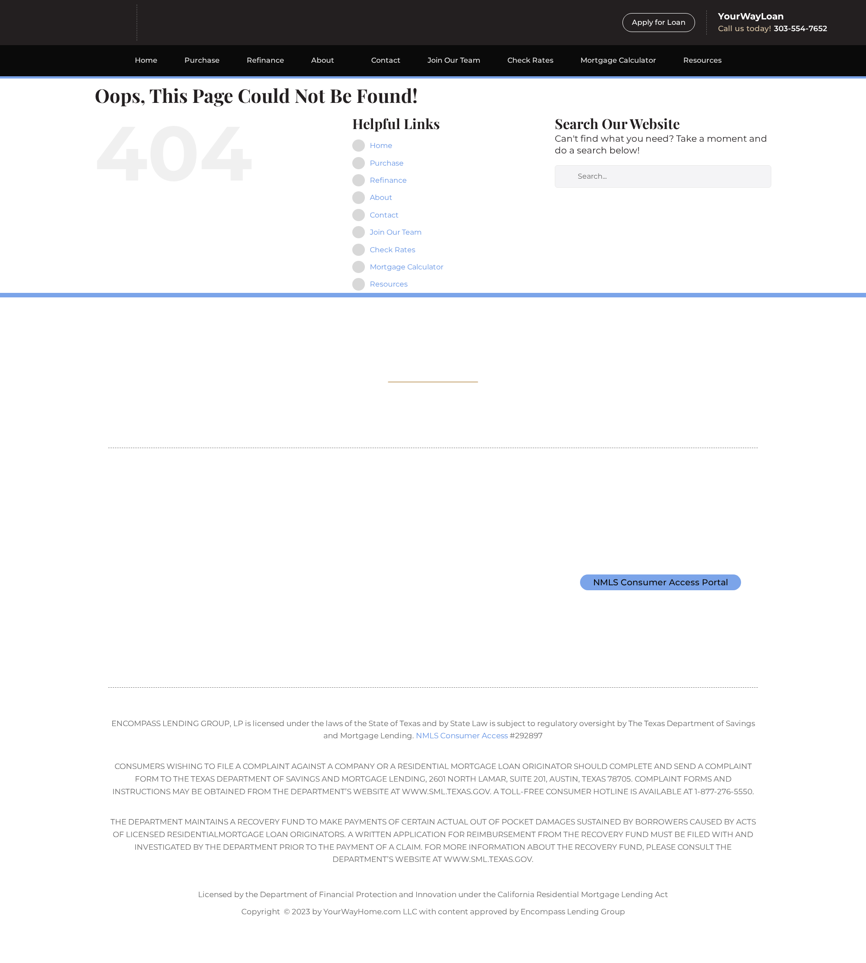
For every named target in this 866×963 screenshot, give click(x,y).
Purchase (387, 163)
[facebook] (118, 649)
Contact (384, 215)
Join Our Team (396, 232)
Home (381, 145)
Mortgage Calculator (406, 267)
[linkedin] (180, 649)
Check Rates (392, 249)
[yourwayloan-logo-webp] (208, 18)
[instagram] (139, 649)
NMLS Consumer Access (462, 735)
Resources (389, 284)
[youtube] (160, 649)
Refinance (388, 180)
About (381, 197)
